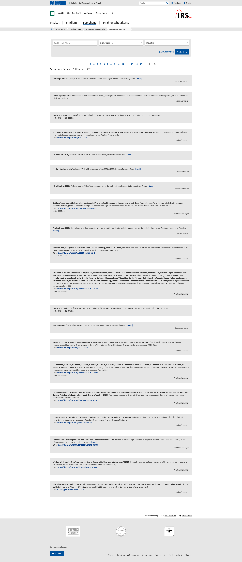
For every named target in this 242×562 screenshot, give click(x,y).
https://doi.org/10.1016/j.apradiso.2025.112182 (77, 288)
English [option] (189, 3)
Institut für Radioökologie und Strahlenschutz (85, 13)
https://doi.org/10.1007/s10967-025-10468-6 (76, 253)
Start (167, 3)
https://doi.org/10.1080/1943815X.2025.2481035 (77, 445)
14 (136, 64)
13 (132, 64)
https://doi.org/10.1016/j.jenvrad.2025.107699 (77, 467)
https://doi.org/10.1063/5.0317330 (72, 137)
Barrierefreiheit (175, 555)
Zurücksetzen (167, 51)
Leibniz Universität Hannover (127, 555)
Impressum (147, 555)
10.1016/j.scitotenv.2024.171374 (70, 489)
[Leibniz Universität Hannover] (58, 3)
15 (141, 64)
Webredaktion (170, 515)
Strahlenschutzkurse (116, 22)
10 (118, 64)
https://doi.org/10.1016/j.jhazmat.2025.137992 (77, 400)
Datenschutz (160, 555)
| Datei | (139, 78)
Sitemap (188, 555)
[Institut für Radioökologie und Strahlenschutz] (50, 29)
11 (123, 64)
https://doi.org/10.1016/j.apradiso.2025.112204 (77, 372)
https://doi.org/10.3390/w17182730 (72, 347)
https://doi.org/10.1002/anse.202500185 (74, 422)
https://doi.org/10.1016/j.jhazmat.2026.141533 (77, 208)
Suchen (183, 52)
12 (127, 64)
